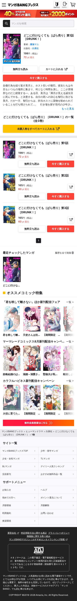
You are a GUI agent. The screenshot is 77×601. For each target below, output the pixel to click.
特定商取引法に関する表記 (34, 533)
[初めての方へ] (56, 5)
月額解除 (45, 505)
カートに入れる (54, 69)
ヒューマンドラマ (34, 431)
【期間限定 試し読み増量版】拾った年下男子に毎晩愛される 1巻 (52, 335)
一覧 (68, 301)
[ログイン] (64, 4)
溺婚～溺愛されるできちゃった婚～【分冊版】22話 (31, 374)
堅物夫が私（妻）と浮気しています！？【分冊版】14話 (52, 374)
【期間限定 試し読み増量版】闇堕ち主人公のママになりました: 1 (31, 413)
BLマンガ (6, 466)
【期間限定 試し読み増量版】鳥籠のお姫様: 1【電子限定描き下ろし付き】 (52, 413)
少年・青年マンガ (49, 450)
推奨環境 (6, 520)
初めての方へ (8, 497)
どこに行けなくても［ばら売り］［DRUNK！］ (11, 285)
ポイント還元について (51, 497)
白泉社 (35, 48)
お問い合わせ (47, 513)
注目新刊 (6, 474)
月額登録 (6, 505)
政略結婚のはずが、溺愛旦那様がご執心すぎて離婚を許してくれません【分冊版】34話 (11, 374)
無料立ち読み (20, 69)
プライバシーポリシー (59, 533)
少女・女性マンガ (11, 458)
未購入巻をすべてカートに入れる (36, 128)
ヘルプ (44, 489)
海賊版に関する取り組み (38, 536)
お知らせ (6, 489)
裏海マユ (34, 44)
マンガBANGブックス (12, 431)
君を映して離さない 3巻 (11, 335)
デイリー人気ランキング (52, 466)
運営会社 (12, 533)
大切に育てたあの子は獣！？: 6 (12, 413)
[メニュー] (4, 5)
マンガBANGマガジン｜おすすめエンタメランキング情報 (37, 539)
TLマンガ (45, 458)
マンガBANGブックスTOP (15, 450)
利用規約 (6, 513)
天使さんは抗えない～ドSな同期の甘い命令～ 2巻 (32, 335)
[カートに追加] (71, 154)
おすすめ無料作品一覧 (51, 474)
